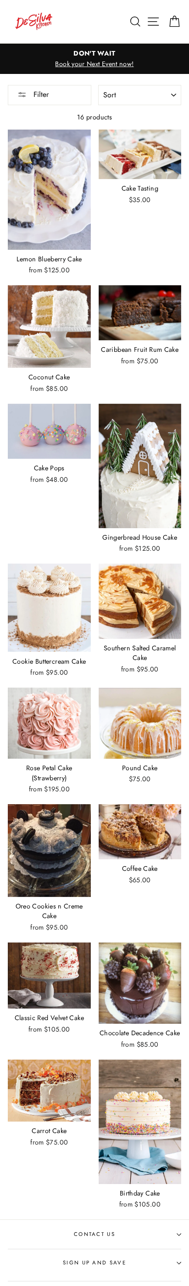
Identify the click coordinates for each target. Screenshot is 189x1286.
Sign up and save (94, 1262)
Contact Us (94, 1234)
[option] (94, 58)
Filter (40, 94)
